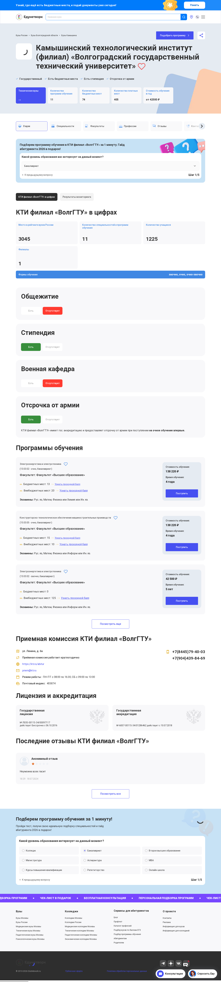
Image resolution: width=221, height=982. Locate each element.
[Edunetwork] (29, 17)
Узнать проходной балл (67, 484)
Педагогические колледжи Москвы (81, 935)
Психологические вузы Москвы (30, 939)
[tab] (32, 126)
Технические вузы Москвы (28, 931)
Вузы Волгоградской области (44, 35)
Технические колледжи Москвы (79, 931)
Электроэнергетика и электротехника (40, 464)
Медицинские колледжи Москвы (80, 926)
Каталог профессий (123, 926)
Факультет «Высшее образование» (60, 475)
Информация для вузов (174, 926)
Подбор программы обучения (127, 934)
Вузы (19, 911)
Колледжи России (73, 922)
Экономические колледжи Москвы (81, 939)
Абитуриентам (120, 938)
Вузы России (22, 35)
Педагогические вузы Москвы (29, 935)
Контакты (167, 918)
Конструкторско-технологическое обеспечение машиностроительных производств (65, 517)
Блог (116, 917)
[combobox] (115, 17)
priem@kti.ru (29, 670)
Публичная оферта (74, 971)
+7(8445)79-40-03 (188, 652)
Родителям (119, 943)
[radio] (33, 763)
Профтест (118, 922)
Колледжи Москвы (73, 918)
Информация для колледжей (176, 931)
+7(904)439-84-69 (188, 658)
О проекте (169, 911)
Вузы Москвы (22, 918)
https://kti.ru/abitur (33, 664)
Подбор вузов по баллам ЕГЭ (127, 930)
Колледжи (71, 911)
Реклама (167, 922)
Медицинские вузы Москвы (28, 926)
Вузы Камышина (69, 35)
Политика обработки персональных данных (127, 971)
